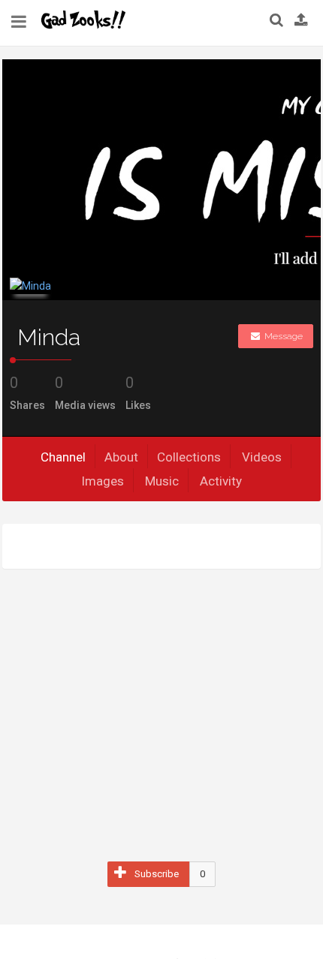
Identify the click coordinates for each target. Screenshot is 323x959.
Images (102, 481)
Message (282, 336)
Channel (63, 456)
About (121, 456)
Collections (189, 456)
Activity (221, 481)
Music (162, 481)
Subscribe (156, 873)
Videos (262, 456)
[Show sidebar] (19, 22)
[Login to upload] (301, 21)
